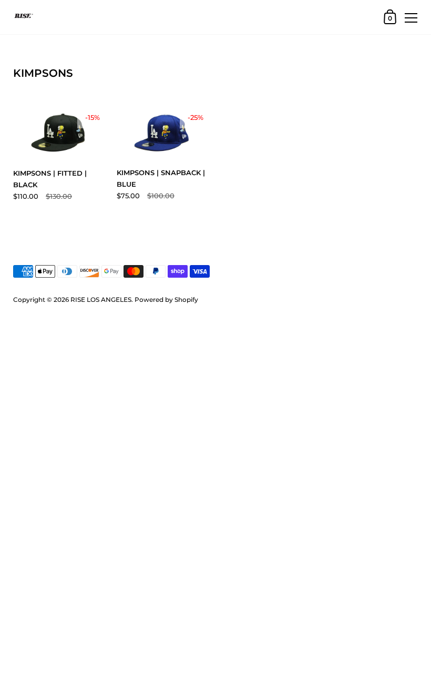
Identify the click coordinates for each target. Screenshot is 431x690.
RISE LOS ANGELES (100, 299)
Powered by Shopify (166, 299)
